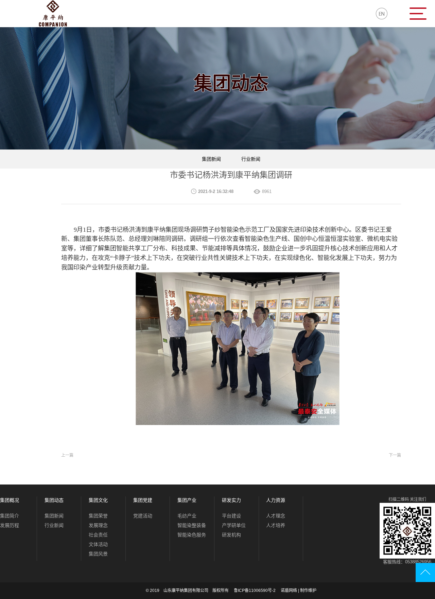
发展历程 (9, 525)
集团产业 (186, 500)
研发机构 (231, 535)
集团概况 (9, 500)
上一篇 (67, 455)
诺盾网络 (289, 590)
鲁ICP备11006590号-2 (255, 590)
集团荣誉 (98, 515)
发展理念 (98, 525)
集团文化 (98, 500)
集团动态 (54, 500)
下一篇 (395, 455)
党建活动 (142, 515)
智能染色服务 (191, 535)
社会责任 (98, 535)
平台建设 (231, 515)
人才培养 (275, 525)
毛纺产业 (186, 515)
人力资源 (275, 500)
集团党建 (142, 500)
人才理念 (275, 515)
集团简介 (9, 515)
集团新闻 (211, 159)
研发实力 (231, 500)
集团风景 (98, 554)
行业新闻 (250, 159)
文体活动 (98, 544)
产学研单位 (234, 525)
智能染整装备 (191, 525)
